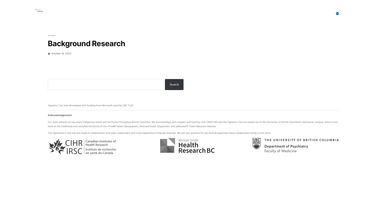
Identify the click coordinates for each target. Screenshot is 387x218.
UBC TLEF (127, 105)
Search (174, 84)
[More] (337, 13)
